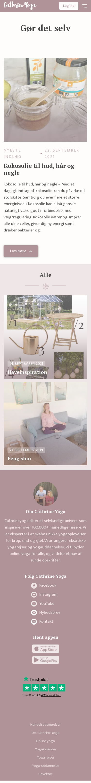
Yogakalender (45, 749)
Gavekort (45, 774)
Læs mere (18, 251)
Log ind (68, 6)
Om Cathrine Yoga (45, 733)
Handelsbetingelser (45, 725)
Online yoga (45, 741)
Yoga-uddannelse (45, 766)
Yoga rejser (45, 757)
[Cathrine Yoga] (20, 6)
